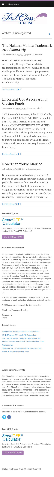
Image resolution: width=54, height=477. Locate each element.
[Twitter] (4, 417)
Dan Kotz (8, 108)
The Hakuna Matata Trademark (27, 47)
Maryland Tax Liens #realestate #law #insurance (22, 348)
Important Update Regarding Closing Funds (25, 101)
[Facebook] (9, 417)
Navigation (13, 3)
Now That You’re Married (22, 163)
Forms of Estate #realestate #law (15, 352)
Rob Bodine (9, 54)
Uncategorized (36, 54)
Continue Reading (9, 89)
